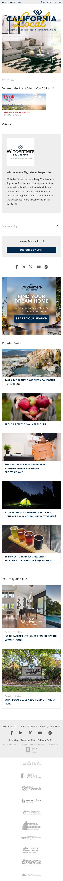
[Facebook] (16, 266)
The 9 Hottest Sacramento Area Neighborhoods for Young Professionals (25, 468)
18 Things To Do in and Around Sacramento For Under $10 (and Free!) (29, 558)
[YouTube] (38, 266)
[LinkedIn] (23, 266)
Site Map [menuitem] (14, 740)
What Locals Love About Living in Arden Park (30, 702)
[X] (31, 266)
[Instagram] (46, 266)
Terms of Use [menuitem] (28, 740)
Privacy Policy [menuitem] (45, 740)
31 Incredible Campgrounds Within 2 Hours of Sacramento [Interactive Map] (30, 514)
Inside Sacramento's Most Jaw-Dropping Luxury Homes (31, 638)
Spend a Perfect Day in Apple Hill (25, 424)
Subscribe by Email (31, 249)
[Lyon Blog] (31, 20)
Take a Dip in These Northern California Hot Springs (30, 382)
